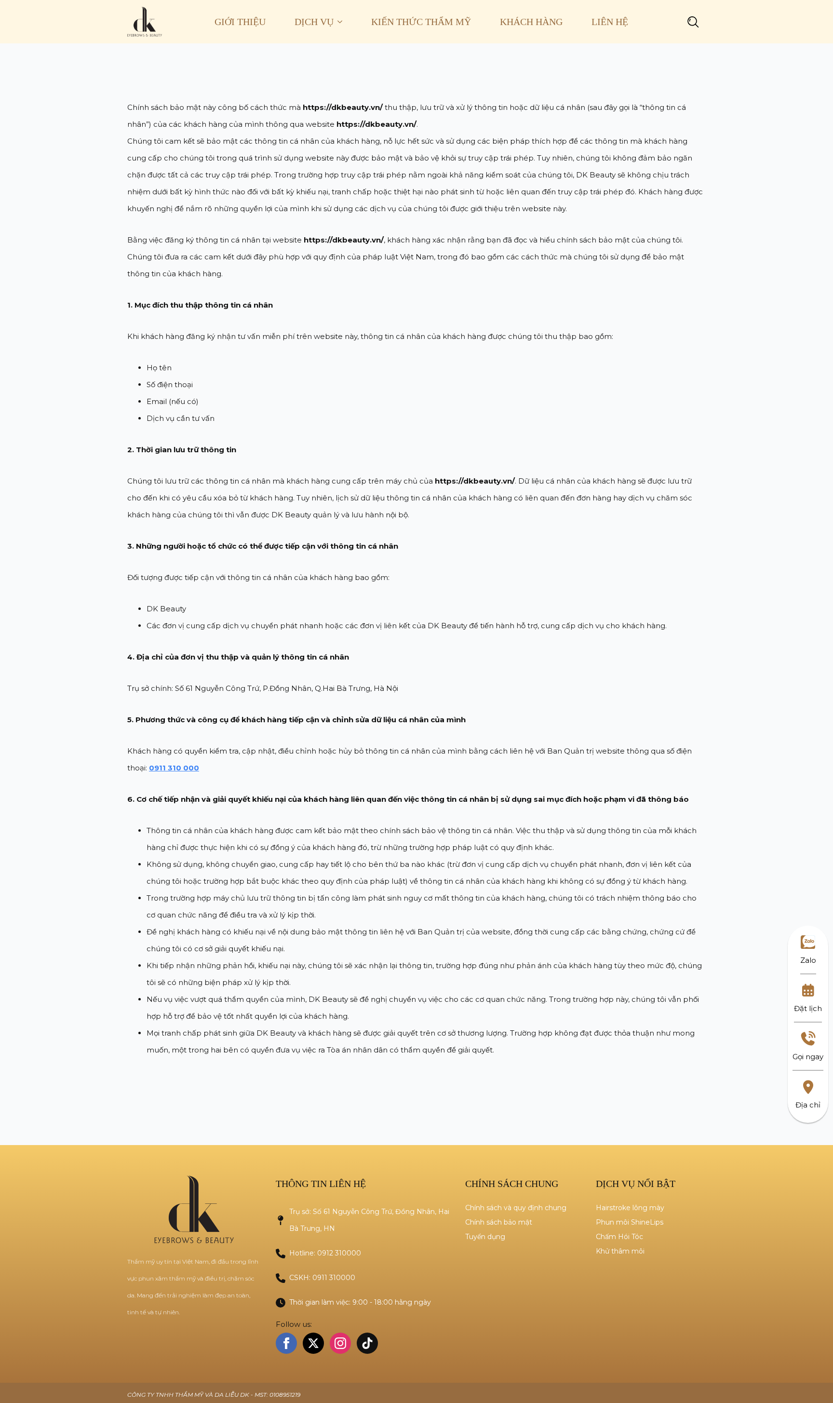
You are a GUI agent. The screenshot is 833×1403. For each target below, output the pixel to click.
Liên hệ (609, 21)
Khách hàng (531, 21)
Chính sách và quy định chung (515, 1207)
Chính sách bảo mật (498, 1222)
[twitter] (313, 1343)
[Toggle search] (693, 21)
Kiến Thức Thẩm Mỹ (421, 21)
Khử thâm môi (620, 1251)
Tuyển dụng (485, 1236)
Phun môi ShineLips (629, 1222)
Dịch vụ (314, 21)
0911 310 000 (174, 767)
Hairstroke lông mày (630, 1207)
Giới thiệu (240, 21)
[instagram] (340, 1343)
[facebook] (286, 1343)
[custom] (367, 1343)
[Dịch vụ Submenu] (345, 21)
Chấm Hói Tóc (619, 1236)
